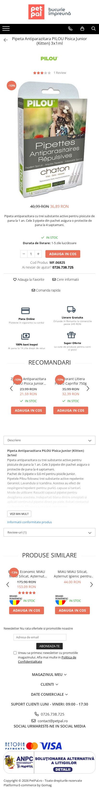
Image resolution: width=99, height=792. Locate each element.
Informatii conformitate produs (29, 522)
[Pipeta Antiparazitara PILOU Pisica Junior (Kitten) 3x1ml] (49, 139)
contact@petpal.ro (52, 720)
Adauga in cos (62, 254)
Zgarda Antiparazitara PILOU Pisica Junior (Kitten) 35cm (28, 381)
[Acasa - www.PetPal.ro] (49, 12)
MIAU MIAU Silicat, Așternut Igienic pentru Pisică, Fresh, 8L (72, 573)
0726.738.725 (52, 714)
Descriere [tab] (14, 440)
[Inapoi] (3, 40)
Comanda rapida (47, 290)
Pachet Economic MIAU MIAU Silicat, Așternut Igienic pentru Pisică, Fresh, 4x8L (26, 573)
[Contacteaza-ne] (70, 28)
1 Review (60, 72)
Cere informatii (67, 279)
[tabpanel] (49, 139)
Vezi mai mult (19, 514)
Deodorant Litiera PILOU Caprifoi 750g (71, 381)
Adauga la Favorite (30, 279)
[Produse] (6, 29)
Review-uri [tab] (17, 532)
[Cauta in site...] (93, 28)
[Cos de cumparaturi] (82, 28)
